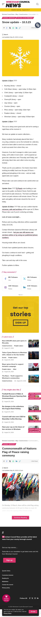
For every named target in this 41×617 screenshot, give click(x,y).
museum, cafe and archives (12, 209)
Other (14, 369)
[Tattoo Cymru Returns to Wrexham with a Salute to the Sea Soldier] (33, 355)
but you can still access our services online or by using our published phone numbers (20, 234)
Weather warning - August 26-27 (20, 10)
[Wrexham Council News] (18, 4)
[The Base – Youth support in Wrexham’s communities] (33, 379)
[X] (30, 279)
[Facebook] (11, 279)
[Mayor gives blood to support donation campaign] (33, 367)
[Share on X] (10, 28)
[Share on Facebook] (6, 28)
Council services (9, 17)
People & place (18, 346)
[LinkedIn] (30, 287)
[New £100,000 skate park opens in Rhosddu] (33, 343)
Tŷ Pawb (19, 188)
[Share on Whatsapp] (13, 28)
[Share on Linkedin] (16, 28)
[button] (33, 611)
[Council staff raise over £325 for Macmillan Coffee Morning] (33, 418)
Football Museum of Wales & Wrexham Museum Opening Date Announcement (14, 396)
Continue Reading (20, 517)
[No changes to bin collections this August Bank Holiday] (33, 408)
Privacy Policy (7, 613)
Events (4, 357)
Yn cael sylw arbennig (25, 17)
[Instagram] (11, 287)
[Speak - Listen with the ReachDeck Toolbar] (38, 25)
